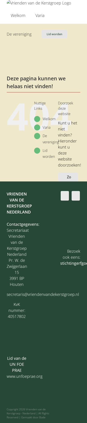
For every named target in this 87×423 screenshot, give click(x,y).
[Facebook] (65, 196)
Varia (46, 127)
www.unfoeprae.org (24, 376)
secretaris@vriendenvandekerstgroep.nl (43, 294)
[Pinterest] (76, 196)
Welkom (49, 118)
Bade (42, 417)
